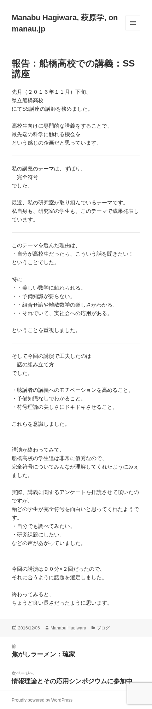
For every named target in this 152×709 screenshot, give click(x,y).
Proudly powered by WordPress (42, 700)
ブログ (103, 628)
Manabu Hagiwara (68, 628)
